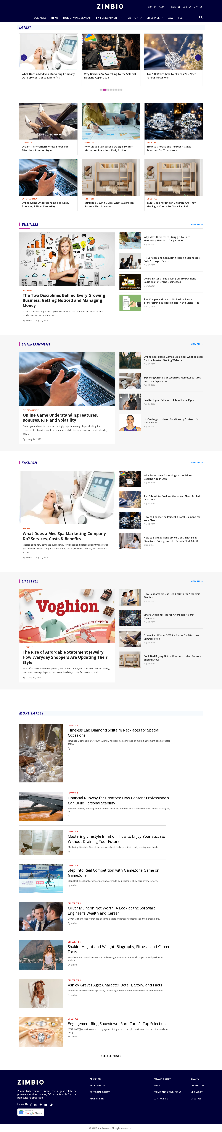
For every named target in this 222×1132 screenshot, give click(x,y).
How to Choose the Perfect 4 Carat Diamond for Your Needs (169, 148)
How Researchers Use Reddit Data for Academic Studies (172, 595)
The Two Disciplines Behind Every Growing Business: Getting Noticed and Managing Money (172, 77)
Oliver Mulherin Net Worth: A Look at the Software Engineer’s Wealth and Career (111, 910)
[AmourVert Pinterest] (179, 6)
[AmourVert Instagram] (155, 6)
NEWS (54, 17)
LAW (170, 17)
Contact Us (160, 1098)
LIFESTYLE (153, 17)
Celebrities (197, 1085)
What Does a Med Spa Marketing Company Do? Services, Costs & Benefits (64, 536)
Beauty (195, 1079)
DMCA (156, 1085)
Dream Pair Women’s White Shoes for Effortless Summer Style (45, 148)
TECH (181, 17)
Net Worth (197, 1092)
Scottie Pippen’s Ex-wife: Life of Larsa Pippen (170, 400)
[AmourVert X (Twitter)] (201, 6)
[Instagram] (35, 1105)
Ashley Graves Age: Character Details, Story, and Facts (115, 985)
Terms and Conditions (167, 1092)
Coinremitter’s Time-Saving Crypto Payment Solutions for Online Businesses (170, 280)
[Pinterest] (41, 1105)
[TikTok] (51, 1105)
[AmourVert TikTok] (190, 6)
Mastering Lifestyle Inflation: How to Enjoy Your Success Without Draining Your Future (116, 839)
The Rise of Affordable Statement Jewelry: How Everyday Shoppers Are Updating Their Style (65, 657)
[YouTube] (45, 1105)
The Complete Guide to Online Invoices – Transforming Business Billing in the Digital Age (171, 301)
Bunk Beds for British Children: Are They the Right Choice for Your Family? (171, 204)
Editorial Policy (100, 1092)
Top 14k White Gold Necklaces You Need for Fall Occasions (109, 75)
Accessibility (97, 1085)
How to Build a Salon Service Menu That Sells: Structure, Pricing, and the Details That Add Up (171, 539)
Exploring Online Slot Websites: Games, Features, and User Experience (172, 379)
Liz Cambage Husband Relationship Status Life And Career (171, 421)
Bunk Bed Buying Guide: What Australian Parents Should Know (109, 204)
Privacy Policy (162, 1079)
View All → (197, 224)
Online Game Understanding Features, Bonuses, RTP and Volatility (45, 204)
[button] (24, 57)
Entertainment (107, 17)
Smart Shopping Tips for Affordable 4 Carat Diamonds (169, 616)
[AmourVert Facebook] (167, 6)
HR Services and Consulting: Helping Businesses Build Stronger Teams (172, 259)
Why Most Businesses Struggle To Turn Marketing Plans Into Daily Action (108, 148)
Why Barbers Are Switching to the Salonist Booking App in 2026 (48, 75)
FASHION (132, 17)
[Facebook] (31, 1105)
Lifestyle (196, 1098)
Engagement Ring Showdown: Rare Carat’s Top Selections (117, 1023)
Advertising (97, 1098)
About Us (95, 1079)
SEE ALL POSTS (111, 1056)
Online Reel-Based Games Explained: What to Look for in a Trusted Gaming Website (173, 358)
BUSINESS (40, 17)
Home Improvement (77, 17)
